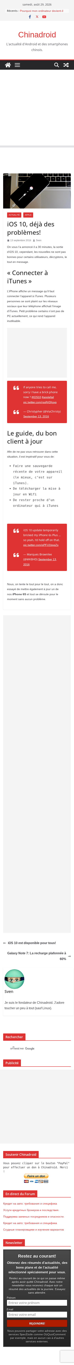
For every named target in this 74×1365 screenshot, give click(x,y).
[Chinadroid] (8, 65)
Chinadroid (37, 34)
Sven (38, 240)
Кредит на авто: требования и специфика (30, 1203)
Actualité (14, 215)
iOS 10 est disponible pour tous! (32, 943)
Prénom (11, 1297)
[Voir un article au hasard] (66, 65)
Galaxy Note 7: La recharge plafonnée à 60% (36, 956)
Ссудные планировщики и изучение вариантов (33, 1229)
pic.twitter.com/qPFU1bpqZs (40, 545)
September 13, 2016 (36, 416)
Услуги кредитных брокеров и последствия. (31, 1210)
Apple (28, 215)
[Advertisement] (37, 108)
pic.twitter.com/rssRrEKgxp (40, 402)
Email (10, 1309)
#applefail (48, 397)
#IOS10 (36, 397)
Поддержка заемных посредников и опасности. (33, 1216)
